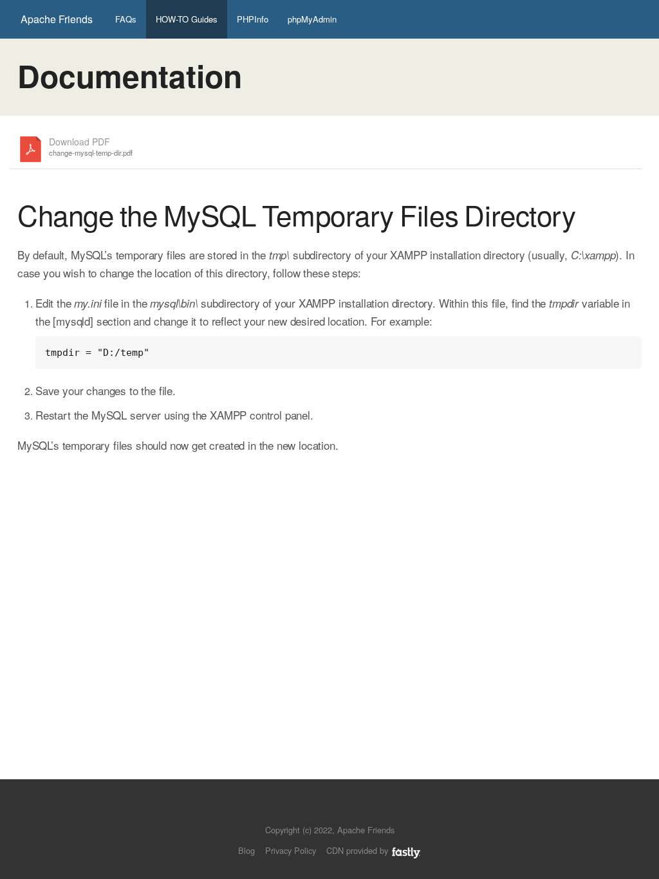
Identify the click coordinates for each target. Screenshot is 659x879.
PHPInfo (252, 19)
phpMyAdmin (312, 19)
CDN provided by (358, 850)
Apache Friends (57, 19)
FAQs (125, 19)
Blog (246, 850)
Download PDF (91, 147)
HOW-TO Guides (187, 19)
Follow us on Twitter (317, 810)
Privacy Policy (290, 850)
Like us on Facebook (339, 810)
